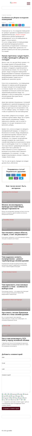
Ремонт (4, 22)
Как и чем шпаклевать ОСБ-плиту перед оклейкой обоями (15, 339)
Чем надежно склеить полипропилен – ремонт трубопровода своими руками (15, 259)
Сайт (3, 369)
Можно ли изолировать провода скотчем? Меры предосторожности (13, 207)
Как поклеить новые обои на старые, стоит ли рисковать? (15, 233)
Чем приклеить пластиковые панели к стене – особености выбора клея (15, 287)
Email (3, 363)
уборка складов (20, 34)
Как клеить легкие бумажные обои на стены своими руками (15, 313)
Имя (3, 357)
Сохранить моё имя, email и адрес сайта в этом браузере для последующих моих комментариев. (15, 403)
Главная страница (6, 15)
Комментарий (6, 375)
